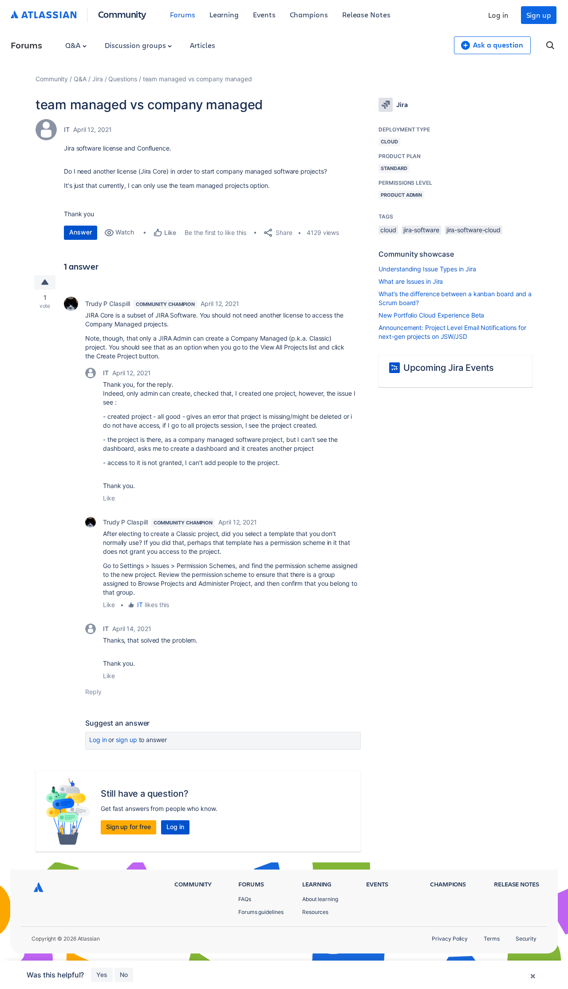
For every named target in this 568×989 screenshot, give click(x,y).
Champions (309, 14)
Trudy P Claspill (107, 303)
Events (264, 14)
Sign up (538, 15)
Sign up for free (128, 826)
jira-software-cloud (473, 230)
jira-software (421, 230)
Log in (498, 15)
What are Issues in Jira (411, 281)
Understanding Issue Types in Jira (427, 269)
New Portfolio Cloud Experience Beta (431, 315)
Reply (93, 691)
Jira (97, 79)
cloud (388, 230)
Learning (224, 14)
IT (67, 129)
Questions (122, 79)
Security (526, 938)
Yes (101, 974)
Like (109, 498)
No (124, 974)
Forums (182, 14)
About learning (320, 899)
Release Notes (366, 14)
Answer (80, 232)
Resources (315, 912)
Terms (492, 938)
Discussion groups (136, 45)
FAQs (244, 899)
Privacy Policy (450, 938)
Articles (202, 45)
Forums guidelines (261, 912)
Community (122, 14)
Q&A (73, 45)
